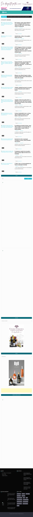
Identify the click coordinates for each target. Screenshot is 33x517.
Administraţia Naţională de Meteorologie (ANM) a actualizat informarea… (27, 478)
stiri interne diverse (19, 501)
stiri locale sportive (25, 503)
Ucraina (18, 505)
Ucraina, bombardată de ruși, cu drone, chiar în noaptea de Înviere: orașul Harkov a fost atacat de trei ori (23, 114)
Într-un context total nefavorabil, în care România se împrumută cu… (11, 504)
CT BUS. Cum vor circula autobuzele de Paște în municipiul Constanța (23, 164)
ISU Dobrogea (18, 495)
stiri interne (20, 33)
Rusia (26, 497)
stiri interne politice (25, 501)
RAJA (24, 497)
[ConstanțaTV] (4, 12)
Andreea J (16, 27)
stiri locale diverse (19, 503)
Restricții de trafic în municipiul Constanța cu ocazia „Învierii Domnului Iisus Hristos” (23, 140)
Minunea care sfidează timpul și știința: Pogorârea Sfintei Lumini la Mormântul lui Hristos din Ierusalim (23, 76)
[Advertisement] (16, 390)
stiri (3, 32)
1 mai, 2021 (21, 155)
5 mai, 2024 (19, 117)
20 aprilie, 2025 (20, 53)
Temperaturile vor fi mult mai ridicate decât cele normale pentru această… (27, 488)
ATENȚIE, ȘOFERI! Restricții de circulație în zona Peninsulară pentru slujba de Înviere (23, 89)
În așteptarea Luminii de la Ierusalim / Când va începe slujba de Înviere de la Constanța (22, 152)
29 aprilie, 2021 (21, 166)
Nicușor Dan (23, 495)
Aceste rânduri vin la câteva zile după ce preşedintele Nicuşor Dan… (11, 494)
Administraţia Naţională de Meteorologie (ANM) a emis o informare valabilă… (27, 483)
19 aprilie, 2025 (21, 79)
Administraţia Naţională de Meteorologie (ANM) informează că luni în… (27, 474)
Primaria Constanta (19, 497)
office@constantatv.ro (4, 475)
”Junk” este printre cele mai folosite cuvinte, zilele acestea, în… (11, 499)
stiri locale (20, 44)
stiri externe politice (25, 499)
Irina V (16, 53)
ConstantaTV (16, 130)
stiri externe (20, 85)
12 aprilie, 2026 (21, 27)
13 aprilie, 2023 (21, 130)
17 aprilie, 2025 (20, 91)
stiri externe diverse (19, 499)
